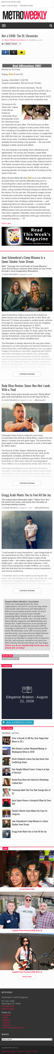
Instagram (7, 1025)
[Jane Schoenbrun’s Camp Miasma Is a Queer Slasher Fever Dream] (27, 311)
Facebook (7, 1015)
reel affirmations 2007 (10, 659)
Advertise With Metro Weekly (11, 2)
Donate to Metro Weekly (9, 6)
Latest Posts (15, 733)
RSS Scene (18, 1028)
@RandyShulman (42, 507)
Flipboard (6, 1020)
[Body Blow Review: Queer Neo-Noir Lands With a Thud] (27, 431)
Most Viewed (6, 733)
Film (15, 656)
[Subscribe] (21, 52)
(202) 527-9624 (8, 1006)
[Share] (5, 52)
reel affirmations (42, 656)
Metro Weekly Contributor (15, 40)
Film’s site (6, 223)
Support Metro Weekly (8, 1051)
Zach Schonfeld (10, 274)
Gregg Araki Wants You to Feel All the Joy (26, 494)
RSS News (7, 1028)
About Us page (8, 1009)
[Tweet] (13, 52)
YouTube (6, 1022)
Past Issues (20, 1051)
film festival (23, 656)
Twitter (5, 1017)
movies (31, 656)
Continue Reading (27, 374)
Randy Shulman (10, 507)
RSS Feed (35, 1051)
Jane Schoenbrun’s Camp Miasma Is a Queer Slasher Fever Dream (23, 259)
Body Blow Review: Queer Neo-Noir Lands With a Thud (26, 387)
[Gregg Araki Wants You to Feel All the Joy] (27, 548)
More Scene (27, 976)
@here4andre (40, 400)
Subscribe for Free (26, 6)
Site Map (27, 1051)
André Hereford (10, 400)
